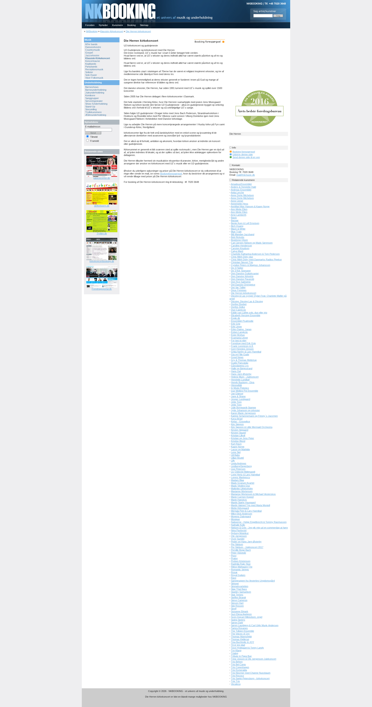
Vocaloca (235, 684)
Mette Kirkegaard (240, 508)
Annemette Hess (239, 203)
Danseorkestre (93, 47)
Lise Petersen (238, 469)
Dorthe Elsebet (238, 304)
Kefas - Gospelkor (240, 421)
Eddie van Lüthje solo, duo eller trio (249, 312)
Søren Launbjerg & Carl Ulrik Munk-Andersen (254, 625)
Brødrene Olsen (239, 240)
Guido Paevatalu (239, 363)
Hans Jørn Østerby (241, 374)
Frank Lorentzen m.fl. (242, 346)
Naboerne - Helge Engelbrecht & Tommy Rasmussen (259, 522)
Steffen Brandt (238, 597)
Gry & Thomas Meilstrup (244, 360)
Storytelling (91, 109)
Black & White (238, 229)
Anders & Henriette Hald (243, 187)
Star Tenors (237, 594)
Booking (131, 25)
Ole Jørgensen (239, 536)
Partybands (91, 66)
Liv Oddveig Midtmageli (243, 471)
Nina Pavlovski (238, 530)
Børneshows (92, 87)
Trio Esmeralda (239, 670)
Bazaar (235, 220)
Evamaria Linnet (239, 337)
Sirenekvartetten (239, 586)
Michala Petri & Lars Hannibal (246, 511)
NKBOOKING (83, 1)
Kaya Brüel (236, 418)
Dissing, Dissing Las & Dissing (247, 301)
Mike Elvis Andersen (241, 513)
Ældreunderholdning (95, 115)
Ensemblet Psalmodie (242, 321)
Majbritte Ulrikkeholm (242, 488)
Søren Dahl (237, 622)
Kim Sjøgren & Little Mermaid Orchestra (251, 427)
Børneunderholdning (95, 90)
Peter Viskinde (238, 552)
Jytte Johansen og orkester (245, 410)
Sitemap (144, 25)
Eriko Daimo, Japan (241, 329)
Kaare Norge (237, 446)
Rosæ (234, 572)
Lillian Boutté (237, 458)
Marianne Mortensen (242, 491)
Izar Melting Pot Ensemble (244, 390)
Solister (89, 72)
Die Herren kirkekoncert (138, 31)
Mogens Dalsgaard (241, 516)
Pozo (233, 555)
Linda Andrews (238, 463)
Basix (234, 217)
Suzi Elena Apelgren (241, 614)
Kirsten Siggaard (239, 430)
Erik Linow (236, 326)
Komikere (90, 95)
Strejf (233, 608)
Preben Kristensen (240, 561)
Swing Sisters (238, 619)
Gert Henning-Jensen (242, 349)
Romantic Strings (240, 569)
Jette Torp (236, 402)
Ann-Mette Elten (239, 209)
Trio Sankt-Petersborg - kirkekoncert (250, 678)
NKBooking (92, 31)
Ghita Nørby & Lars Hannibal (246, 351)
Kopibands (90, 64)
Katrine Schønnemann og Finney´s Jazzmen (254, 416)
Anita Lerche (237, 192)
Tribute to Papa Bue (241, 656)
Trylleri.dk (102, 233)
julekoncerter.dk (101, 178)
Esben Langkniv (239, 332)
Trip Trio (235, 681)
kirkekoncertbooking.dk (102, 261)
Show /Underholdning (96, 103)
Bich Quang (237, 226)
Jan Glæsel (237, 393)
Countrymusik (92, 50)
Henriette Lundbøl (240, 379)
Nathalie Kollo (238, 525)
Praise (234, 558)
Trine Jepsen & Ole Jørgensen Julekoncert (253, 659)
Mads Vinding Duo (240, 485)
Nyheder (103, 25)
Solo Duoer (91, 75)
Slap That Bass (239, 589)
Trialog (234, 653)
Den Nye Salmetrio (241, 282)
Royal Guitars (238, 575)
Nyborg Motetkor (240, 533)
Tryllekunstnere (93, 112)
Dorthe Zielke (238, 307)
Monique (235, 519)
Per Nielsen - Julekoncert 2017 (247, 547)
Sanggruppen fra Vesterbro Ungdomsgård (253, 580)
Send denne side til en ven (246, 157)
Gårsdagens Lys (240, 365)
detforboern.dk (101, 206)
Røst (233, 578)
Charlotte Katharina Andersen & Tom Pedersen (255, 254)
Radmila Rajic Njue (241, 564)
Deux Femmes (238, 290)
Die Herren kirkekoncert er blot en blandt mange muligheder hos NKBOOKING (186, 696)
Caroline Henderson (241, 245)
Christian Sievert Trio (242, 262)
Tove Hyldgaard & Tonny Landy (247, 647)
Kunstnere (117, 25)
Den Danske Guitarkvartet (245, 273)
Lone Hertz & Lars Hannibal (245, 474)
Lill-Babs (235, 455)
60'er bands (91, 44)
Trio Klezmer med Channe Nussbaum (250, 673)
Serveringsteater (94, 101)
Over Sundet (237, 539)
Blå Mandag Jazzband (242, 234)
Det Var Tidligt (238, 287)
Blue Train (236, 231)
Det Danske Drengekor (243, 284)
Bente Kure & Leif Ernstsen (245, 223)
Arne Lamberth (238, 215)
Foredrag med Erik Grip (243, 343)
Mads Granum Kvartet (242, 483)
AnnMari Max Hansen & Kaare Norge (250, 206)
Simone (235, 583)
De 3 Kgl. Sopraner (241, 270)
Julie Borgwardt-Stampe (243, 407)
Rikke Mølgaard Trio (241, 566)
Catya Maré (237, 251)
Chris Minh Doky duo (242, 256)
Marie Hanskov (239, 499)
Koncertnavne (92, 61)
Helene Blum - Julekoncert (245, 377)
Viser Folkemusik (94, 77)
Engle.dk (235, 318)
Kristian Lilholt (238, 435)
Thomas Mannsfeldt (241, 636)
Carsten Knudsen (240, 248)
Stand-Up (90, 106)
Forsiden (90, 25)
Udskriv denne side (242, 154)
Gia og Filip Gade (240, 354)
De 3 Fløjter (237, 268)
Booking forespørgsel (243, 151)
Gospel (89, 52)
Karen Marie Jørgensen (243, 413)
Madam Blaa (237, 480)
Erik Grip (235, 323)
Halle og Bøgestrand (241, 368)
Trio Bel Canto (238, 664)
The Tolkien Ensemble (242, 631)
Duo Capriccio (238, 309)
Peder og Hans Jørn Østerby (246, 541)
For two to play (238, 340)
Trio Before (237, 661)
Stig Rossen (237, 606)
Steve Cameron (239, 600)
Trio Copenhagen (240, 667)
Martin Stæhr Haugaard (243, 502)
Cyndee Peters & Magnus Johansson (250, 265)
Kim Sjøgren (237, 424)
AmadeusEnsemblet (241, 184)
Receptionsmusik (94, 69)
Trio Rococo (237, 675)
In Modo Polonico (240, 388)
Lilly (233, 460)
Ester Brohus (238, 335)
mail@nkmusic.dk (245, 175)
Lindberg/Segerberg (241, 466)
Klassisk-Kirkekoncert (111, 31)
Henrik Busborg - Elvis (242, 382)
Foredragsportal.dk (102, 289)
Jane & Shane (238, 396)
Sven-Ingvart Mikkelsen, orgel (246, 617)
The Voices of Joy (240, 633)
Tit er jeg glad (238, 645)
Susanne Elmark (239, 611)
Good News (237, 357)
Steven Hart (237, 603)
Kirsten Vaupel (238, 432)
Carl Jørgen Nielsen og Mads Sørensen (252, 242)
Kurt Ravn (236, 444)
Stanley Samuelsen (241, 592)
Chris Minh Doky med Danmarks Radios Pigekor (256, 259)
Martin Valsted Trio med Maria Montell (250, 505)
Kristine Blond (238, 441)
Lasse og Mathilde (240, 449)
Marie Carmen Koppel (242, 497)
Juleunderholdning (94, 92)
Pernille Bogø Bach (241, 550)
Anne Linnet (237, 201)
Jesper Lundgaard (240, 399)
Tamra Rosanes (239, 628)
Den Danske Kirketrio (242, 276)
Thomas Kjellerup (240, 639)
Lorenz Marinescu (240, 477)
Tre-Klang (236, 650)
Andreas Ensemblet (241, 189)
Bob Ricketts (237, 237)
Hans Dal (236, 371)
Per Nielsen (237, 544)
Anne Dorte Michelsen (242, 195)
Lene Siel (235, 452)
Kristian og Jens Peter (242, 438)
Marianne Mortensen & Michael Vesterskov (253, 494)
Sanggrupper (92, 98)
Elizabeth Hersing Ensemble (245, 315)
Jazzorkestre (92, 55)
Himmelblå (236, 385)
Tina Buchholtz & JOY (242, 642)
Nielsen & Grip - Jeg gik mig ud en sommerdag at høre (259, 527)
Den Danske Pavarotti (242, 279)
